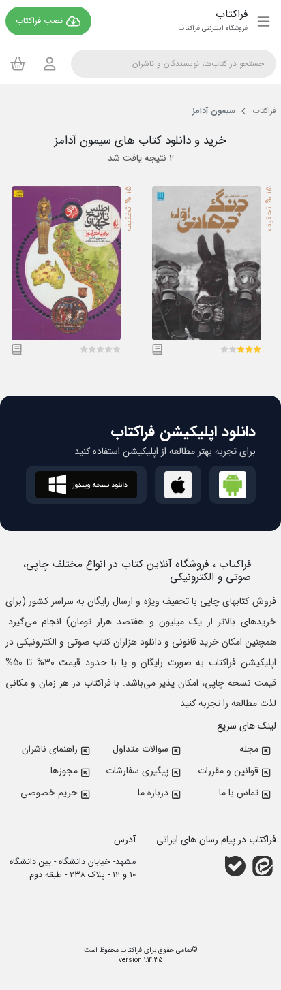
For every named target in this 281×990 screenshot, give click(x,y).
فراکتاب (130, 950)
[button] (257, 349)
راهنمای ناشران (50, 748)
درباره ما (153, 792)
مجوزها (64, 770)
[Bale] (235, 866)
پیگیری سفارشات (137, 770)
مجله (248, 748)
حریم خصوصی (49, 792)
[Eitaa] (262, 866)
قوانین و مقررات (228, 770)
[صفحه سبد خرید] (18, 63)
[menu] (263, 21)
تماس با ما (238, 792)
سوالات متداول (140, 748)
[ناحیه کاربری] (50, 63)
